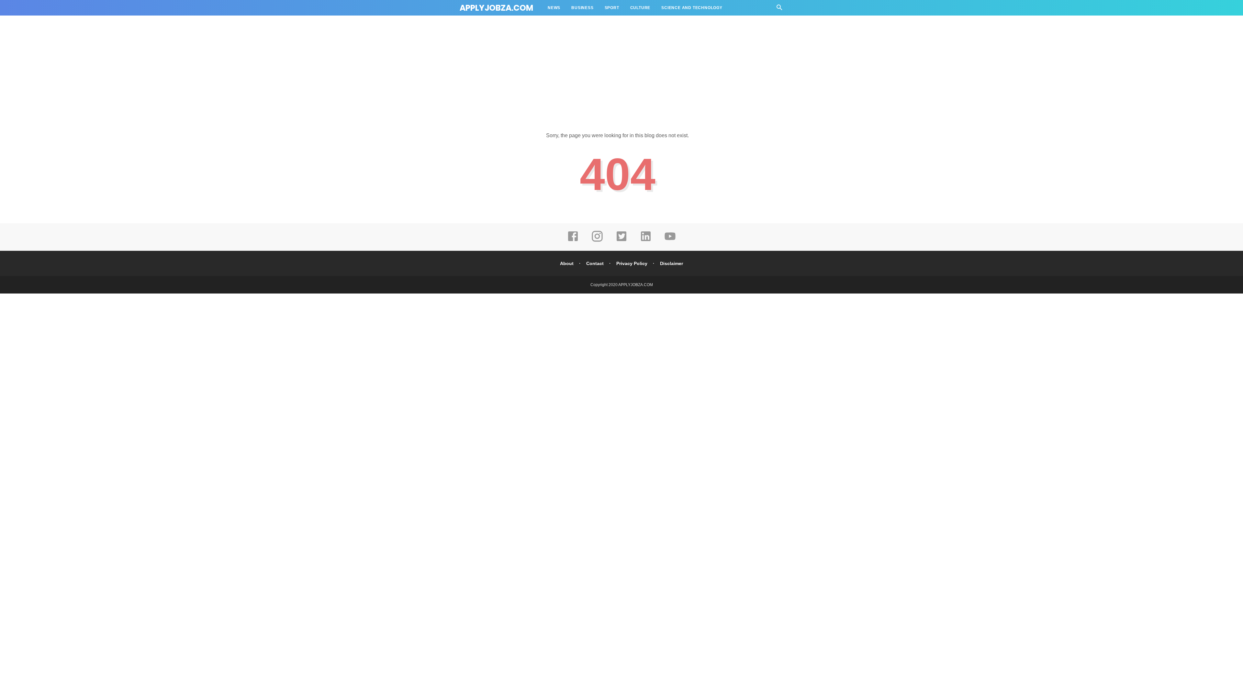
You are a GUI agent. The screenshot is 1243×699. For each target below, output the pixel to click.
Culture (640, 8)
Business (582, 8)
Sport (612, 8)
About (567, 263)
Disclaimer (671, 263)
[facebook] (572, 241)
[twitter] (621, 241)
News (554, 8)
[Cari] (779, 9)
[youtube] (670, 241)
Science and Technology (691, 8)
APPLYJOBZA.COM (496, 8)
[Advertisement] (621, 68)
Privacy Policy (631, 263)
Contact (595, 263)
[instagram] (597, 241)
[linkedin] (645, 241)
